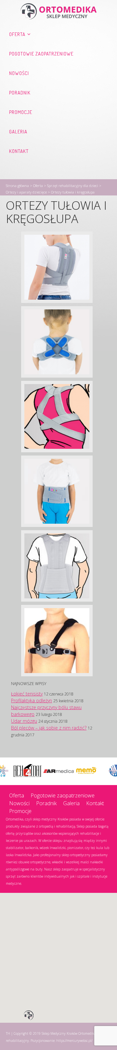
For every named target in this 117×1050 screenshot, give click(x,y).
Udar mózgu (24, 721)
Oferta (17, 34)
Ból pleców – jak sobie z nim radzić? (48, 728)
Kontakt (19, 151)
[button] (28, 1015)
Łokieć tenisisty (27, 694)
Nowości (19, 73)
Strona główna (17, 185)
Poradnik (20, 93)
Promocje (20, 112)
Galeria (18, 132)
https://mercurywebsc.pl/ (74, 1040)
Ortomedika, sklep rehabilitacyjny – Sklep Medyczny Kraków (58, 11)
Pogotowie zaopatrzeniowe (41, 54)
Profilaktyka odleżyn (31, 700)
